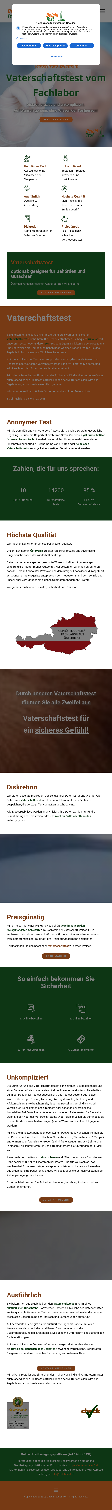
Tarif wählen (56, 956)
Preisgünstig (70, 226)
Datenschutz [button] (23, 38)
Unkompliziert (71, 166)
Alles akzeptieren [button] (55, 45)
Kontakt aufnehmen (56, 292)
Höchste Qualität (73, 196)
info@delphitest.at (63, 1474)
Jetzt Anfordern (56, 1200)
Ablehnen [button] (81, 45)
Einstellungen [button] (56, 56)
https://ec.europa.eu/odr (84, 1465)
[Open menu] (56, 1490)
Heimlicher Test (35, 166)
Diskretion (31, 226)
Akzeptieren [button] (29, 45)
